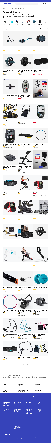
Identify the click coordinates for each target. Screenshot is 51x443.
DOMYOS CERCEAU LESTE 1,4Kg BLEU (39, 144)
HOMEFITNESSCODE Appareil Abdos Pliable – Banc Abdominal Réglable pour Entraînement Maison (25, 264)
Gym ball (34, 24)
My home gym (4, 384)
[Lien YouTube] (6, 410)
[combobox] (45, 28)
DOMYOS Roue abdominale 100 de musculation (8, 71)
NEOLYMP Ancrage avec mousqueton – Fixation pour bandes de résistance (39, 264)
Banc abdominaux (20, 384)
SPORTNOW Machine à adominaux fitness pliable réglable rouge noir (25, 192)
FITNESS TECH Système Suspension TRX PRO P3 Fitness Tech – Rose (40, 335)
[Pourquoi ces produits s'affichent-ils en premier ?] (37, 28)
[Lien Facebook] (3, 410)
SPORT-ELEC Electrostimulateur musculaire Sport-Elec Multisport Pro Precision (25, 96)
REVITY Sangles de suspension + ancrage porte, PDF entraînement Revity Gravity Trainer (10, 121)
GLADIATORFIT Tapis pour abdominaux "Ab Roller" (25, 121)
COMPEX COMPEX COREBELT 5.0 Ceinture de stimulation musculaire (10, 192)
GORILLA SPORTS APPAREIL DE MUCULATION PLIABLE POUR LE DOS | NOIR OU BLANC (25, 167)
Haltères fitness (20, 385)
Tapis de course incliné (37, 384)
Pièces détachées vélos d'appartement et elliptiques (10, 385)
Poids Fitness (4, 390)
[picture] (10, 38)
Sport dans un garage (37, 385)
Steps (22, 24)
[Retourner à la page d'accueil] (8, 3)
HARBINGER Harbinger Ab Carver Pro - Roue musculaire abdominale (40, 311)
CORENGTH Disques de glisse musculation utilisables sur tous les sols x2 (40, 48)
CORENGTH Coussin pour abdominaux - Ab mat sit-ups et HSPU (9, 167)
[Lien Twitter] (5, 410)
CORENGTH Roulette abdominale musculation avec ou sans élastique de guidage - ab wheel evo (25, 48)
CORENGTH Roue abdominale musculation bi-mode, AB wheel (25, 71)
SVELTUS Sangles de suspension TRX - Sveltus (10, 287)
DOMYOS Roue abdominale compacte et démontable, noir (40, 240)
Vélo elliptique (5, 391)
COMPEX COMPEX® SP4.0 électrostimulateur (10, 144)
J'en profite (41, 95)
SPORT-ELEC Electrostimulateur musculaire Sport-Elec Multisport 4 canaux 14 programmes (9, 216)
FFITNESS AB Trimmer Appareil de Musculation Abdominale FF (25, 335)
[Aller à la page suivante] (28, 365)
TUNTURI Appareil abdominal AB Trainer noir (10, 334)
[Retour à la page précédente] (23, 365)
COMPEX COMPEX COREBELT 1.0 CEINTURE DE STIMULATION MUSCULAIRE (25, 240)
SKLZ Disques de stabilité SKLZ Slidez (24, 144)
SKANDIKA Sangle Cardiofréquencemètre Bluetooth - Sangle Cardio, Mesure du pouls (10, 358)
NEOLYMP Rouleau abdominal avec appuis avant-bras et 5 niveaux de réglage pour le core (25, 311)
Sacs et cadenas (40, 24)
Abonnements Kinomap (21, 391)
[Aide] (44, 4)
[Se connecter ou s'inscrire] (46, 4)
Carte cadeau (46, 6)
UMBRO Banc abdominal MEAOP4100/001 (24, 357)
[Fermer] (47, 1)
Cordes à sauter (17, 24)
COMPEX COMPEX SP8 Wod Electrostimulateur (40, 120)
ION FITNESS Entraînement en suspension (40, 357)
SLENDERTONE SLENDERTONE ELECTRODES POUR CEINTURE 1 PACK (40, 216)
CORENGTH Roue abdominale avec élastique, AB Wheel (25, 288)
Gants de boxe (28, 24)
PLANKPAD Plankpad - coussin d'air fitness (40, 287)
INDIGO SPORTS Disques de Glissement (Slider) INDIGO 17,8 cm (40, 71)
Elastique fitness (11, 24)
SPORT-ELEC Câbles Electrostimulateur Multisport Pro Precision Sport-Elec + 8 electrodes (9, 264)
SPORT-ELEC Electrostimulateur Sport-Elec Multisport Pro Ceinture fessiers (40, 192)
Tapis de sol (5, 24)
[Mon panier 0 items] (47, 4)
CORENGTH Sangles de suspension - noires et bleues (10, 48)
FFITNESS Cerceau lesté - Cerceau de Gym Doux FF (9, 311)
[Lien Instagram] (8, 410)
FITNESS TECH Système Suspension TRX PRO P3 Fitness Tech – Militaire (10, 240)
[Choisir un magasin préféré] (42, 4)
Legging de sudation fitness (38, 390)
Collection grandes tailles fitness (23, 390)
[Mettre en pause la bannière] (46, 1)
